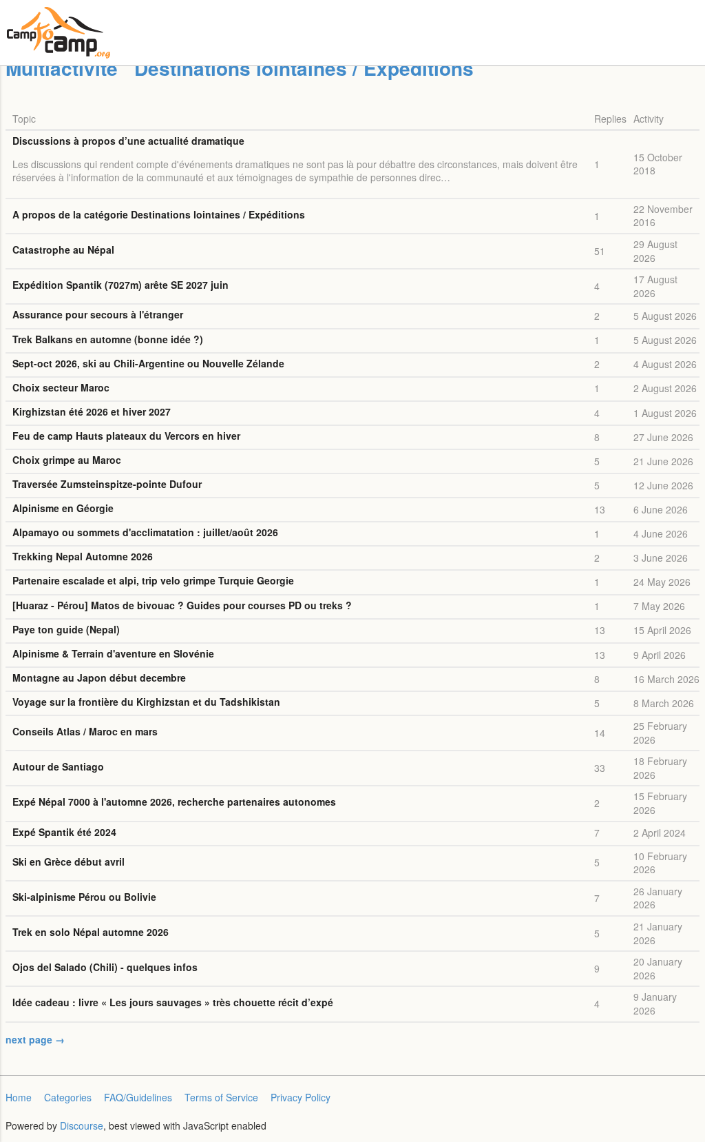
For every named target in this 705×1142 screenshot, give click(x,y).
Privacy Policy (300, 1097)
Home (19, 1097)
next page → (35, 1039)
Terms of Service (221, 1097)
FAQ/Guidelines (138, 1097)
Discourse (81, 1125)
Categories (68, 1097)
